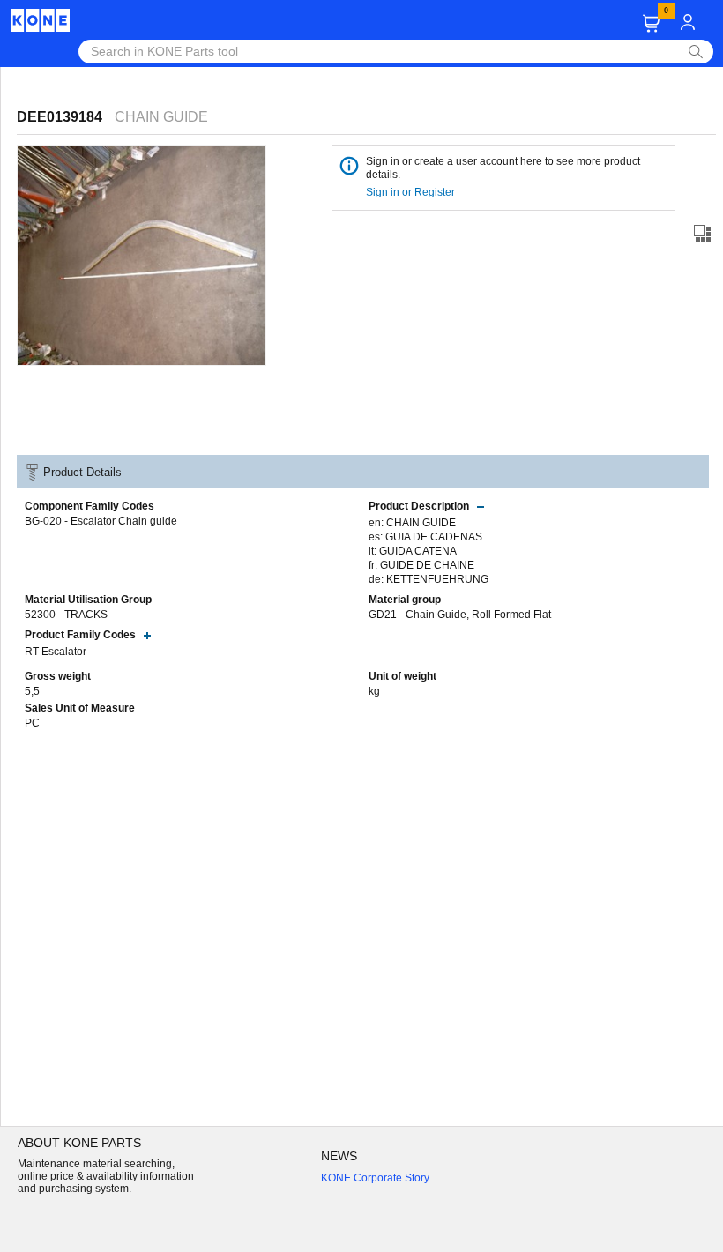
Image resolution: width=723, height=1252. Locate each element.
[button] (651, 23)
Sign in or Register (412, 192)
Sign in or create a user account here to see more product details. (503, 168)
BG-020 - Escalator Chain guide (101, 521)
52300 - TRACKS (66, 614)
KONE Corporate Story (375, 1178)
